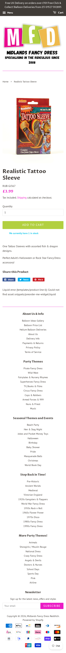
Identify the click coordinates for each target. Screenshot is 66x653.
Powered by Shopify (33, 619)
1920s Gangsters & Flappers (33, 499)
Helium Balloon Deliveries (33, 329)
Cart (60, 12)
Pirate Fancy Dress (33, 368)
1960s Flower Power (33, 512)
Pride (33, 451)
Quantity (7, 206)
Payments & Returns (33, 343)
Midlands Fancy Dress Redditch (43, 616)
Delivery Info (33, 338)
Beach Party (33, 424)
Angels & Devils (33, 560)
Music (33, 408)
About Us (33, 334)
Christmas (33, 460)
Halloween (33, 438)
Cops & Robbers (33, 395)
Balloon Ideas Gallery (33, 320)
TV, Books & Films (33, 386)
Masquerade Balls (33, 456)
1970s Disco (33, 517)
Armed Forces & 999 (33, 399)
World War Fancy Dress (33, 503)
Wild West (33, 372)
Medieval (33, 490)
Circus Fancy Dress (33, 390)
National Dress (33, 551)
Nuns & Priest (33, 404)
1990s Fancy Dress (33, 526)
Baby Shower (33, 447)
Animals (33, 542)
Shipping (22, 197)
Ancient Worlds (33, 485)
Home (5, 81)
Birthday (33, 442)
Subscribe (52, 606)
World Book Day (33, 465)
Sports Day (33, 573)
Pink (33, 578)
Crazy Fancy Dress (33, 555)
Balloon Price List (33, 325)
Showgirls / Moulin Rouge (33, 546)
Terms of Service (33, 352)
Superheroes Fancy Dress (33, 381)
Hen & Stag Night (33, 429)
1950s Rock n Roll (33, 508)
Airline (33, 582)
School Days (33, 569)
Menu (10, 12)
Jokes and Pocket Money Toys (33, 433)
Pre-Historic (33, 481)
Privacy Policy (33, 347)
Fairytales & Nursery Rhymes (33, 377)
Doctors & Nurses (33, 564)
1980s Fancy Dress (33, 521)
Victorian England (33, 494)
